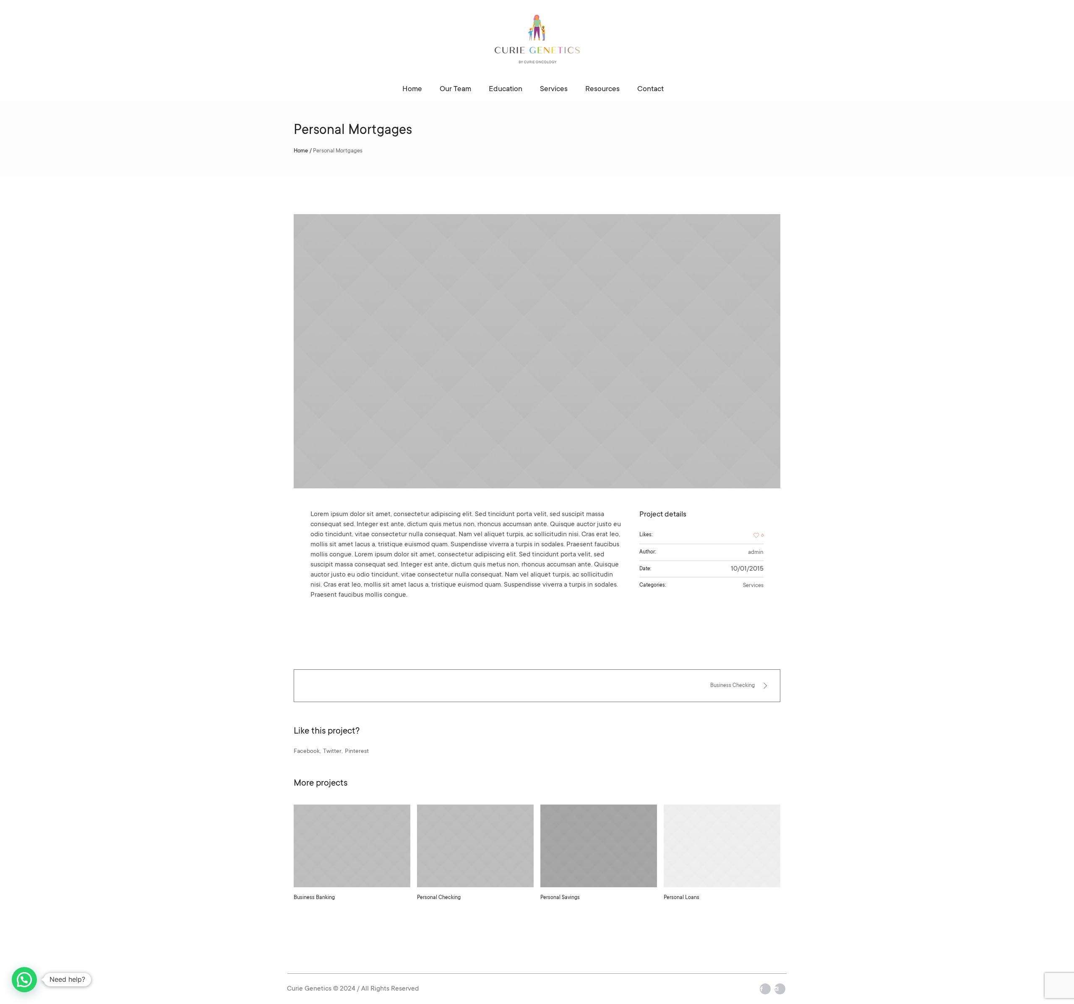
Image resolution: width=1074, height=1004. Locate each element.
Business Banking (314, 898)
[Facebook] (765, 988)
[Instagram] (779, 988)
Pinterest (357, 751)
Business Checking (732, 686)
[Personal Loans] (722, 846)
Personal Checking (439, 898)
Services (753, 585)
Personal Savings (560, 898)
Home (301, 151)
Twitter (332, 751)
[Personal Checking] (475, 846)
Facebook (307, 751)
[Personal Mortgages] (537, 351)
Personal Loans (681, 898)
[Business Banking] (352, 846)
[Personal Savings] (598, 846)
